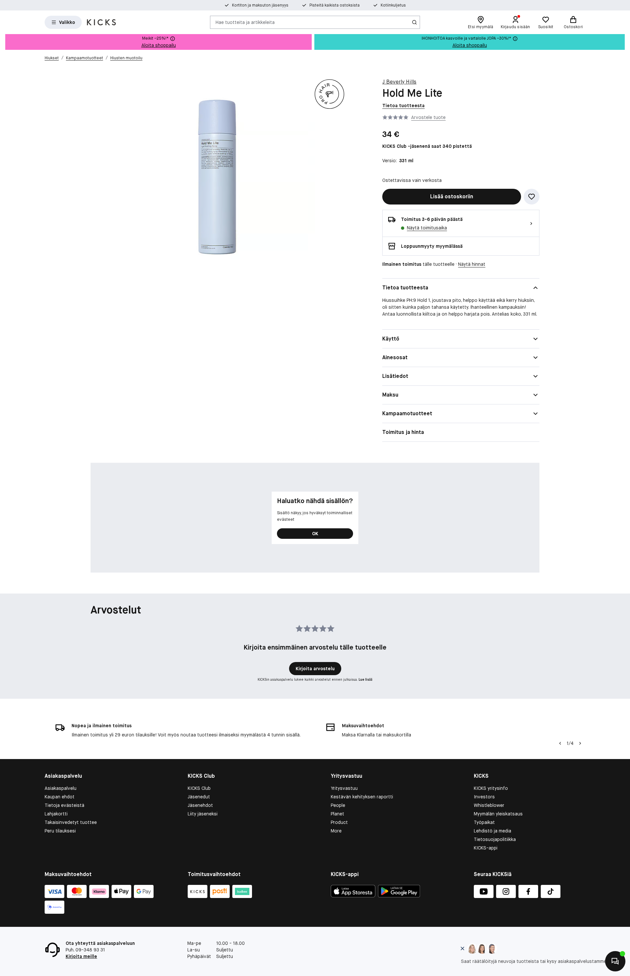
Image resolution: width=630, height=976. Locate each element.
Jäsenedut (199, 797)
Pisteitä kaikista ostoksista (334, 5)
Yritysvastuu (344, 788)
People (338, 805)
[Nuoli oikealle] (580, 743)
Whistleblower (489, 805)
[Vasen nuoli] (560, 743)
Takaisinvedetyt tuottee (71, 822)
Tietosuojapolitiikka (495, 839)
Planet (337, 814)
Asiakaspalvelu (60, 788)
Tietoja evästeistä (64, 805)
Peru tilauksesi (60, 831)
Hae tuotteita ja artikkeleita (245, 22)
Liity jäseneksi (203, 814)
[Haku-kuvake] (414, 22)
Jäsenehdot (200, 805)
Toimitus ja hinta (403, 432)
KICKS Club (199, 788)
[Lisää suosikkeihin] (531, 197)
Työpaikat (484, 822)
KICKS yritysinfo (491, 788)
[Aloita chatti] (615, 961)
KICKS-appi (485, 848)
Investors (484, 797)
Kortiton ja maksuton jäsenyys (260, 5)
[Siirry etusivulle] (101, 22)
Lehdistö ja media (492, 831)
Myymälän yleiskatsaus (498, 814)
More (336, 831)
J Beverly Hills (399, 81)
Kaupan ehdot (59, 797)
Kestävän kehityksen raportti (362, 797)
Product (339, 822)
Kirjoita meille (81, 956)
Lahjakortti (56, 814)
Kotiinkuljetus (393, 5)
